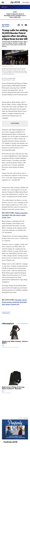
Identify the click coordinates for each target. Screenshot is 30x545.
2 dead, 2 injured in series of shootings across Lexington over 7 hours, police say (15, 15)
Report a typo (6, 312)
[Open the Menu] (2, 2)
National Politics (6, 25)
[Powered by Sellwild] (25, 418)
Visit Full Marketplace (23, 323)
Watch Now (25, 2)
